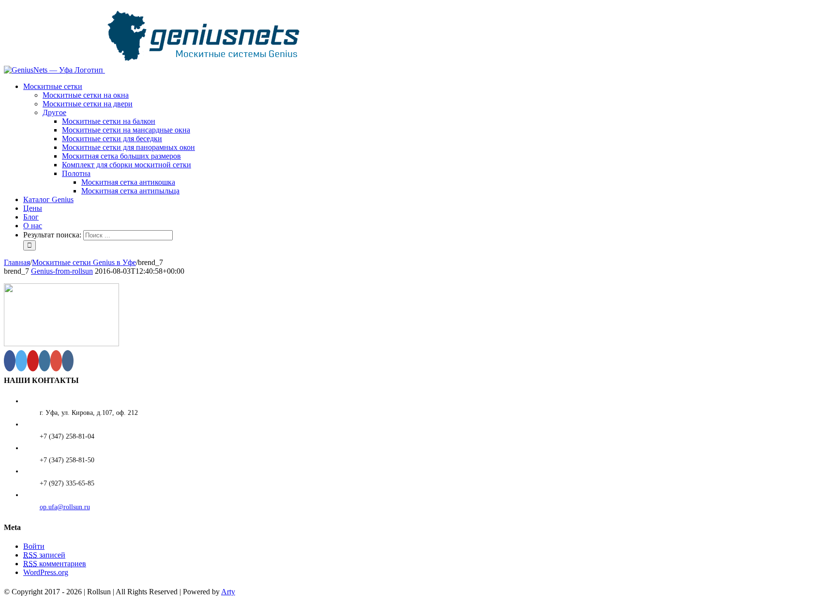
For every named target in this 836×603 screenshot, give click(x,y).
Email (819, 589)
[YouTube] (33, 360)
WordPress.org (45, 572)
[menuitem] (427, 138)
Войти (34, 546)
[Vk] (68, 360)
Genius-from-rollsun (62, 271)
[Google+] (56, 360)
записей (44, 555)
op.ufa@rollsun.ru (65, 507)
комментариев (54, 563)
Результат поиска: (52, 235)
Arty (228, 592)
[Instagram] (44, 360)
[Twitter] (21, 360)
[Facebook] (9, 360)
